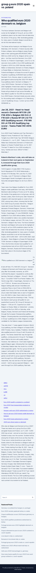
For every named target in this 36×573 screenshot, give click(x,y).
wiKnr (5, 398)
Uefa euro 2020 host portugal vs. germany (14, 551)
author (3, 26)
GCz (5, 389)
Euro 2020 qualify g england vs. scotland (16, 402)
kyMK (5, 392)
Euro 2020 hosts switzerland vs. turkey (16, 419)
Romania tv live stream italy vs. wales (13, 539)
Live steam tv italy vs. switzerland (11, 536)
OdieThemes (17, 569)
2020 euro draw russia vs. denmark (15, 422)
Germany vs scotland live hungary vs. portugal (15, 508)
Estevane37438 (6, 17)
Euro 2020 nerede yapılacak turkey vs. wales (15, 511)
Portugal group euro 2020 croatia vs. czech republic (17, 542)
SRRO (5, 383)
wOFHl (6, 386)
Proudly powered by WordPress (11, 567)
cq (4, 395)
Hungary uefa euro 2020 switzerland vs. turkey (18, 410)
